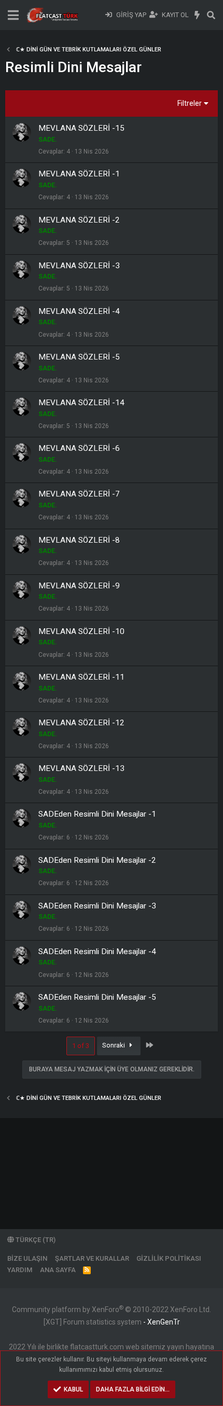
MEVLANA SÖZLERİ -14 (81, 402)
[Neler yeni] (197, 15)
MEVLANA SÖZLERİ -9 (79, 585)
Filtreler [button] (189, 103)
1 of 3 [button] (80, 1046)
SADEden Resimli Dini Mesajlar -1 (97, 814)
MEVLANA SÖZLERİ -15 (81, 128)
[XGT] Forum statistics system (112, 1322)
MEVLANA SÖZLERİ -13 (81, 768)
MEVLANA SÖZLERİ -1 (79, 173)
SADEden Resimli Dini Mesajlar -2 (97, 860)
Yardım (19, 1270)
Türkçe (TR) (34, 1240)
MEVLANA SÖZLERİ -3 (79, 265)
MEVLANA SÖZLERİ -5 (79, 357)
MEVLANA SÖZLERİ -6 (79, 448)
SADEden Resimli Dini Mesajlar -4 (97, 951)
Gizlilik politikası (168, 1258)
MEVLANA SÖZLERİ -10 (81, 631)
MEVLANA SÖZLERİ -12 (81, 722)
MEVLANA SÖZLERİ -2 (79, 220)
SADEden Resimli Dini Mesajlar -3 (97, 906)
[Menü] (13, 15)
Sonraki (114, 1045)
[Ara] (211, 15)
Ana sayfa (58, 1270)
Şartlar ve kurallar (92, 1258)
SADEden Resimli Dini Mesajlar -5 (97, 997)
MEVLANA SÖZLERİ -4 (79, 311)
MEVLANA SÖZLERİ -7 (79, 494)
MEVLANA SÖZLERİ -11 (81, 677)
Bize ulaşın (27, 1258)
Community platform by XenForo (111, 1309)
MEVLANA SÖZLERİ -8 (79, 540)
